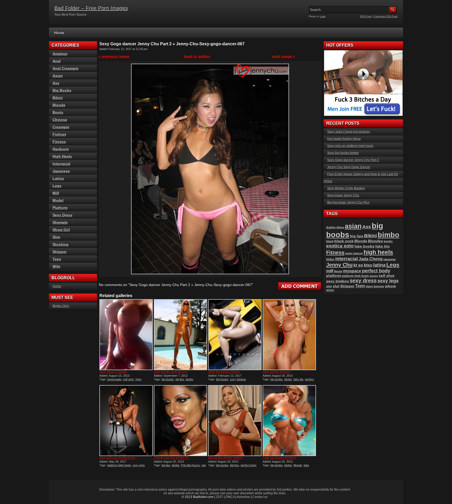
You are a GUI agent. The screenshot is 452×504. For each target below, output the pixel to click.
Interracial (61, 164)
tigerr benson (375, 286)
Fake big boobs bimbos (279, 458)
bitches (234, 465)
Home (59, 33)
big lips (180, 379)
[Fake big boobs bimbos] (289, 420)
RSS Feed (365, 16)
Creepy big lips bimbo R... (172, 458)
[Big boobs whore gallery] (235, 420)
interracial (346, 258)
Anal (57, 61)
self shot (128, 379)
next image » (283, 56)
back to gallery (197, 56)
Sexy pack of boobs (113, 372)
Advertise (243, 497)
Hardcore (61, 149)
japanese (389, 259)
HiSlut (330, 259)
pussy (374, 275)
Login (323, 16)
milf (329, 271)
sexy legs (139, 465)
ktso (368, 265)
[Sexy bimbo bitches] (289, 334)
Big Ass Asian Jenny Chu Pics (348, 202)
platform (333, 276)
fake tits (298, 379)
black (330, 241)
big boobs (168, 379)
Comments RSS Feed (386, 16)
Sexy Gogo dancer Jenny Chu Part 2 (353, 160)
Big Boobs (62, 90)
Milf (56, 193)
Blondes (375, 241)
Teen (138, 379)
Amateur (60, 54)
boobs (388, 241)
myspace (352, 271)
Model (58, 200)
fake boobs (364, 246)
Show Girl (61, 230)
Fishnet (59, 134)
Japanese (61, 171)
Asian (58, 76)
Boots (58, 112)
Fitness (59, 142)
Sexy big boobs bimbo (224, 372)
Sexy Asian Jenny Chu (343, 195)
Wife (56, 266)
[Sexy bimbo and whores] (180, 334)
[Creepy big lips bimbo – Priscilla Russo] (180, 420)
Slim (56, 237)
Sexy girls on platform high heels (350, 146)
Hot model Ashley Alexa (344, 139)
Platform (60, 208)
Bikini (58, 98)
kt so (358, 265)
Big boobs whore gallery (225, 458)
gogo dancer (354, 253)
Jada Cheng (371, 259)
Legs (57, 186)
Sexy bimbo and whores (171, 372)
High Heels (62, 156)
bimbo (189, 379)
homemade (114, 379)
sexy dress (363, 280)
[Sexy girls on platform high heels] (126, 420)
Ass (56, 83)
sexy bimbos (238, 379)
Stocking (61, 244)
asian (353, 226)
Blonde (297, 465)
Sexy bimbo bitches (276, 372)
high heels (378, 252)
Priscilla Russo (190, 465)
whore (390, 286)
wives (330, 290)
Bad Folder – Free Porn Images (91, 8)
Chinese (60, 120)
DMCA (230, 497)
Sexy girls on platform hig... (118, 458)
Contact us (260, 497)
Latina (58, 178)
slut (203, 465)
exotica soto (340, 246)
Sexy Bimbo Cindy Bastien (346, 188)
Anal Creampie (65, 68)
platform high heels (119, 465)
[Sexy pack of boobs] (126, 334)
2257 (219, 497)
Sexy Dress (62, 215)
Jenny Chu (339, 265)
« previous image (114, 56)
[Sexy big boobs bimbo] (235, 334)
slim (329, 286)
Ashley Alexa (335, 227)
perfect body (249, 465)
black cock (344, 241)
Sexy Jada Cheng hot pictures (348, 132)
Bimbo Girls (61, 306)
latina (379, 265)
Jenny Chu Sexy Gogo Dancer (348, 167)
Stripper (60, 252)
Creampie (61, 127)
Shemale (60, 222)
